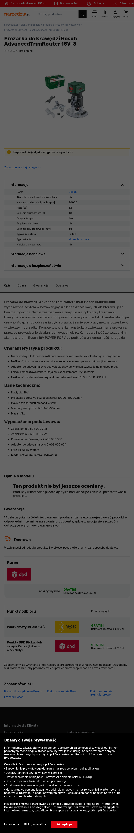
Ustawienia (11, 824)
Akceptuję (64, 824)
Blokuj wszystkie (35, 824)
